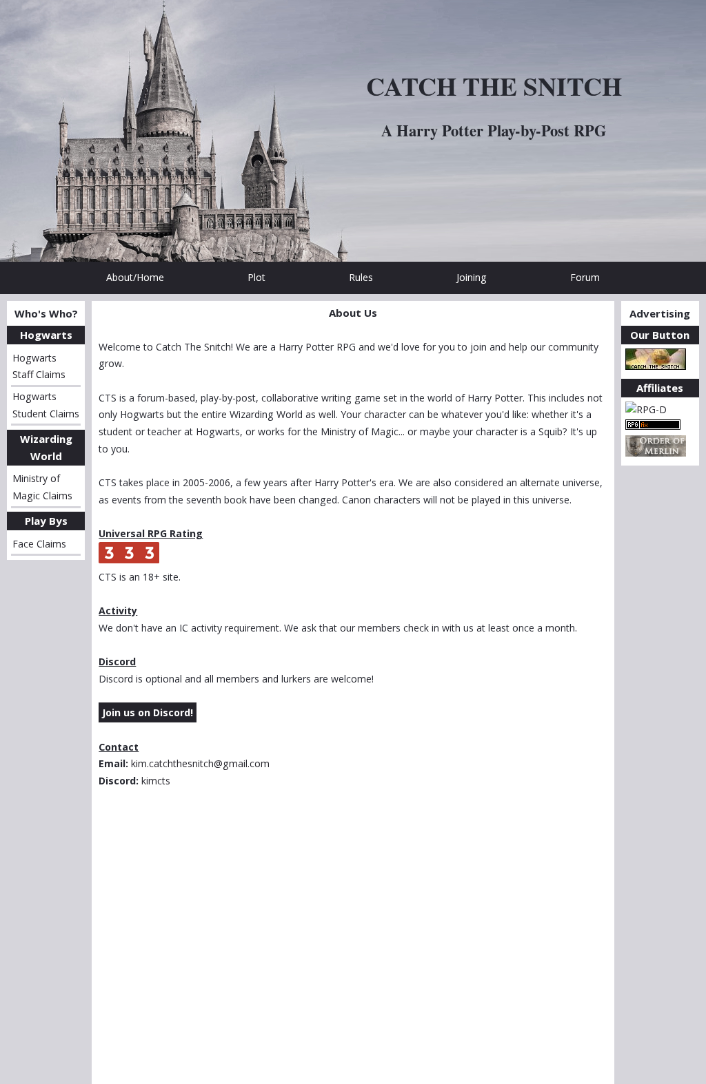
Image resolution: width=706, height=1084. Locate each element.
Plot (256, 277)
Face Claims (39, 543)
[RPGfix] (652, 425)
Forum (585, 277)
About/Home (135, 277)
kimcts (155, 780)
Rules (361, 277)
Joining (471, 277)
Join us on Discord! (147, 712)
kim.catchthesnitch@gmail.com (200, 763)
